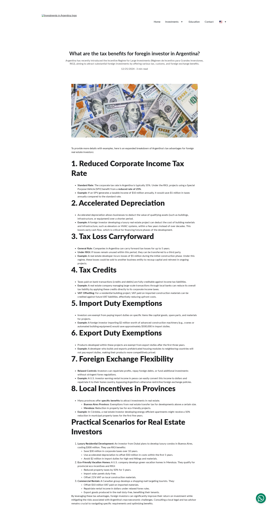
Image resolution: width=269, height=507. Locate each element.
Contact (209, 22)
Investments (172, 22)
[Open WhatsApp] (261, 498)
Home (157, 22)
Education (194, 22)
